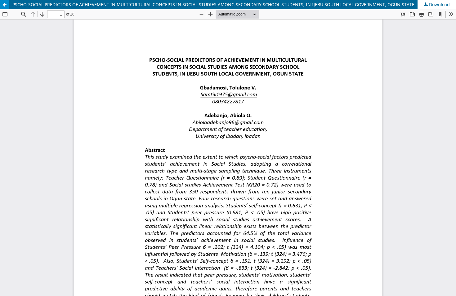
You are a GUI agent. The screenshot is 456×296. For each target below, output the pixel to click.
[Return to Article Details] (4, 4)
